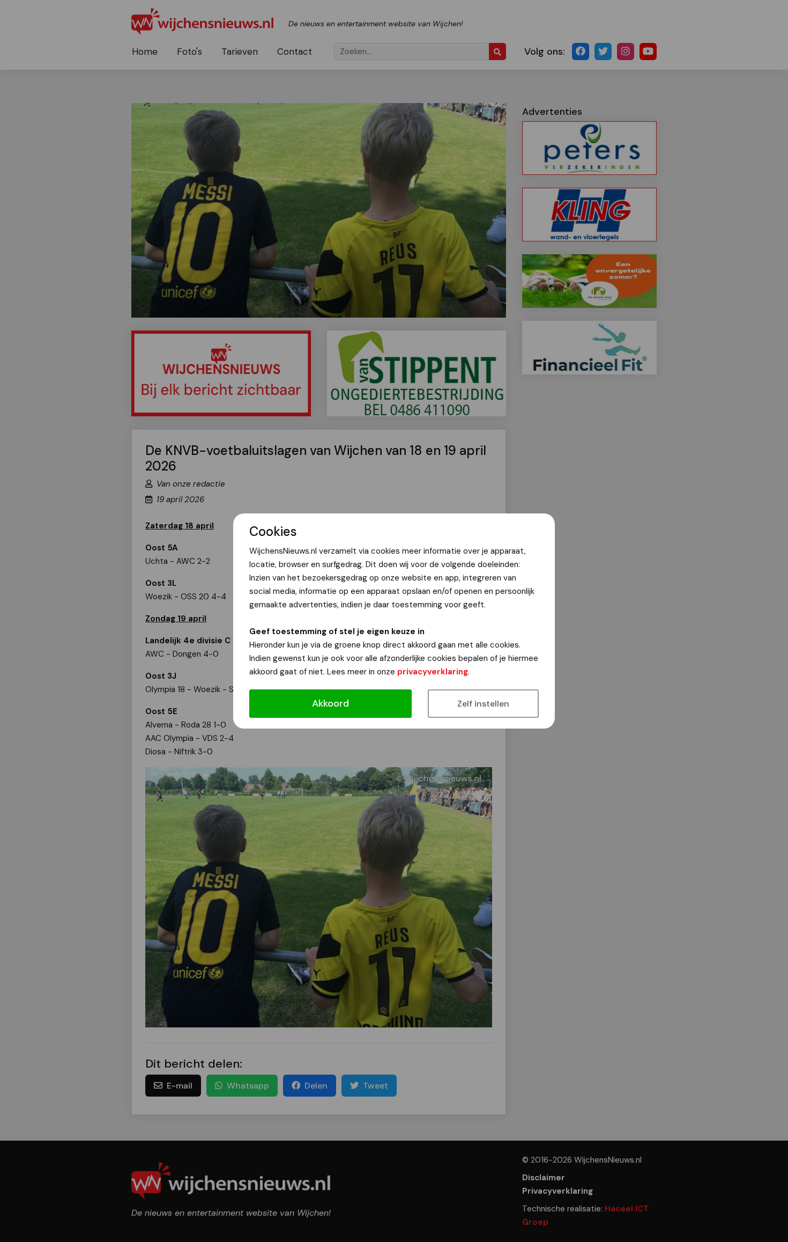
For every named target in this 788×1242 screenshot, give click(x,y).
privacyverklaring (432, 671)
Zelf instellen (483, 703)
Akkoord (330, 703)
